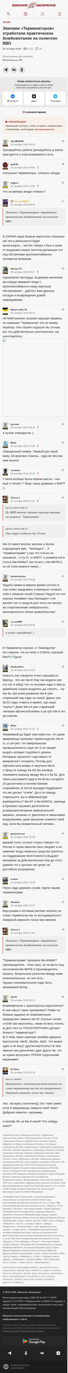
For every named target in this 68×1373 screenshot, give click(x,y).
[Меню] (59, 14)
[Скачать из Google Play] (34, 1341)
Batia (13, 442)
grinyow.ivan (18, 833)
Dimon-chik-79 (19, 309)
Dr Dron (15, 1069)
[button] (25, 14)
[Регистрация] (42, 14)
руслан (15, 424)
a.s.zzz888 (16, 621)
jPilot (13, 725)
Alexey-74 (16, 268)
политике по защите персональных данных (23, 1331)
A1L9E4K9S (17, 141)
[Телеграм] (10, 1353)
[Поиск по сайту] (8, 14)
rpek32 (14, 164)
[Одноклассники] (26, 1353)
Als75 (14, 997)
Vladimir (15, 902)
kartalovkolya (18, 576)
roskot (14, 879)
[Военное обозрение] (34, 5)
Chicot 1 (15, 497)
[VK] (42, 1353)
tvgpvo (14, 182)
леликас (15, 470)
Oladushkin (17, 666)
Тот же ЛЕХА (21, 201)
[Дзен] (58, 1353)
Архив (6, 22)
